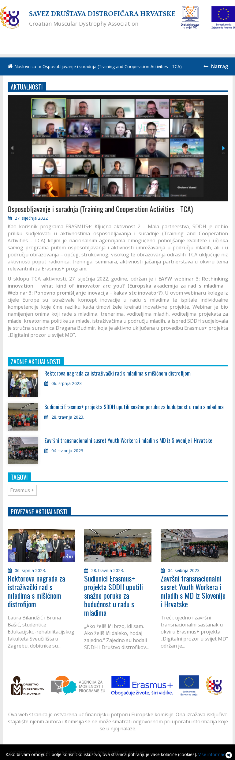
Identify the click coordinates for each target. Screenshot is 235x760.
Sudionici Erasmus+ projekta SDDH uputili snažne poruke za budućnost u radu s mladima (134, 407)
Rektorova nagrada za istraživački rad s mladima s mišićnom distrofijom (117, 373)
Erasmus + (22, 490)
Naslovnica (25, 66)
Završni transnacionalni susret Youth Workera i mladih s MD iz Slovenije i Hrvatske (128, 440)
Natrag (219, 66)
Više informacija (214, 754)
